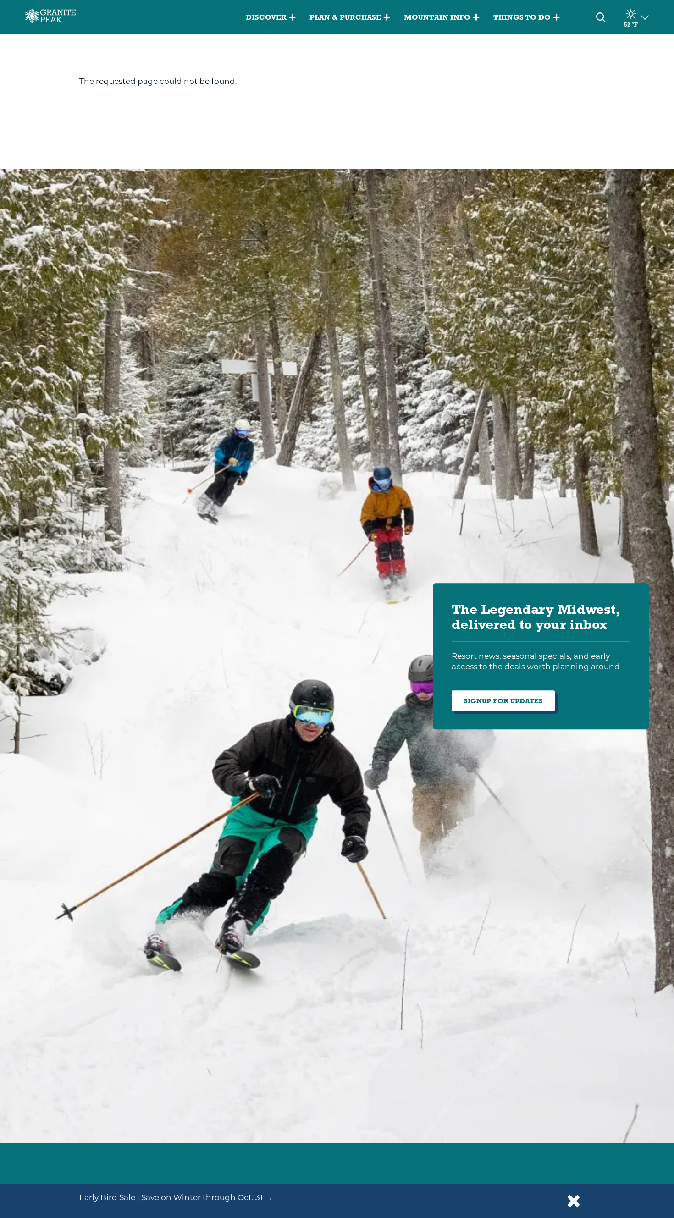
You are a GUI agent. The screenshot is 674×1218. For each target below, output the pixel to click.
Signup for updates (503, 701)
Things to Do (522, 17)
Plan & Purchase (345, 17)
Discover (266, 17)
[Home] (50, 17)
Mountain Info (437, 17)
